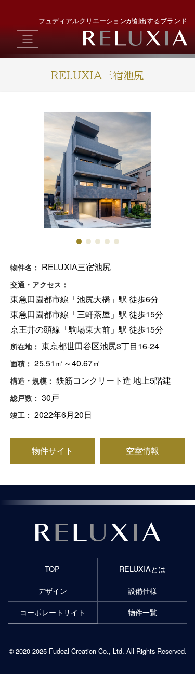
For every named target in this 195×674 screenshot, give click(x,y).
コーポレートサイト (52, 611)
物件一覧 (142, 611)
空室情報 (142, 450)
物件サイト (52, 450)
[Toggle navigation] (27, 39)
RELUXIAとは (142, 568)
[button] (79, 241)
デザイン (52, 590)
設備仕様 (142, 590)
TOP (52, 568)
